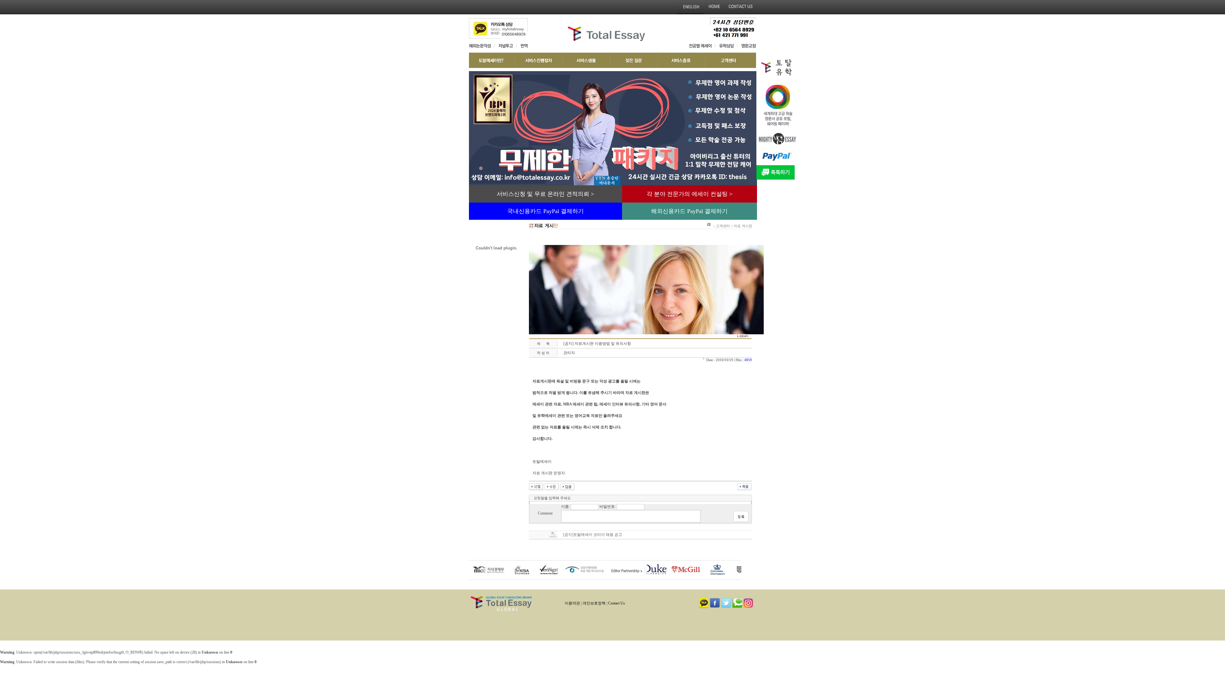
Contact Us (616, 603)
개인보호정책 (594, 603)
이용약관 (572, 603)
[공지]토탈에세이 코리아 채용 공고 (592, 534)
